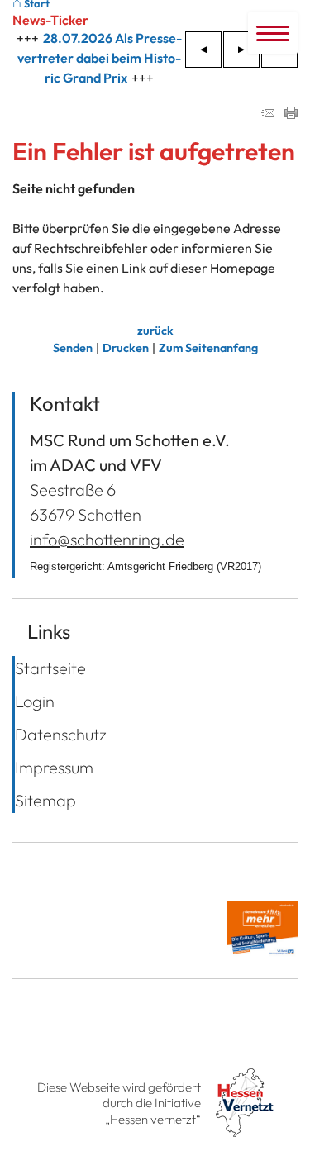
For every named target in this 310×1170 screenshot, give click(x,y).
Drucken (126, 347)
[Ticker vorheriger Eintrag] (203, 49)
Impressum (54, 767)
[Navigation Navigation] (273, 33)
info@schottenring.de (107, 539)
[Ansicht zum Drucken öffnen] (291, 114)
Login (35, 701)
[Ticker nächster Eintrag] (241, 49)
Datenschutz (61, 734)
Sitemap (45, 800)
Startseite (50, 668)
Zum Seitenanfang (208, 347)
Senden (73, 347)
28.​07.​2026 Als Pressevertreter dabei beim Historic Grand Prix (99, 58)
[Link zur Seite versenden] (267, 114)
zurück (155, 330)
